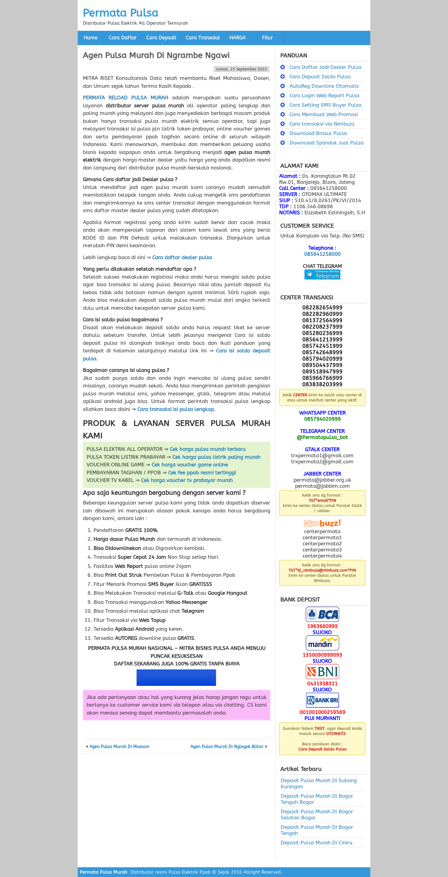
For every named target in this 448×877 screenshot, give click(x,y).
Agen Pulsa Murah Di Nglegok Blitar (227, 746)
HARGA (237, 38)
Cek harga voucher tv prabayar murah (187, 480)
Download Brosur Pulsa (318, 133)
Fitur (267, 38)
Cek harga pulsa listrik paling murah (216, 457)
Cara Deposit (161, 38)
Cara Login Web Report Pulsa (324, 95)
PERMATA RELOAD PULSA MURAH (125, 97)
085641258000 (322, 254)
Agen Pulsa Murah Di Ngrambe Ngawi (156, 55)
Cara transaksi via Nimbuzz (322, 124)
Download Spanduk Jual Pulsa (327, 143)
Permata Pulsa (120, 12)
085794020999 (322, 419)
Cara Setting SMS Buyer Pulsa (325, 105)
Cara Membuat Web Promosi (324, 114)
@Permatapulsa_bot (322, 437)
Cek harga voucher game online (190, 465)
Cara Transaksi (203, 38)
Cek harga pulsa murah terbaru (208, 449)
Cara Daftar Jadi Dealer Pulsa (325, 67)
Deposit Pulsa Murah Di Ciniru (316, 843)
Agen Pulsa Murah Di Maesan (119, 746)
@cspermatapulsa (322, 284)
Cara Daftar (123, 38)
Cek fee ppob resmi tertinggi (202, 472)
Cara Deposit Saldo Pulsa (320, 76)
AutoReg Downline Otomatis (324, 86)
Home (91, 38)
